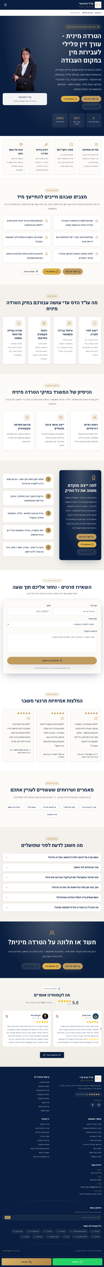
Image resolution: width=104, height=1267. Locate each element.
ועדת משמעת (52, 814)
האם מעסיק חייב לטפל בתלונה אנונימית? (77, 897)
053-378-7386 (89, 99)
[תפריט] (5, 5)
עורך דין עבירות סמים (93, 1132)
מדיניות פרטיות (43, 1106)
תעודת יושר (97, 1148)
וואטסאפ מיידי (69, 99)
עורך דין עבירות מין (89, 807)
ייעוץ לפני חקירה (69, 807)
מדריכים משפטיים (42, 1090)
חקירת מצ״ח (44, 1136)
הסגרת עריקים (44, 1152)
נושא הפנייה (92, 618)
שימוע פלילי (31, 807)
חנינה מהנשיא (96, 1156)
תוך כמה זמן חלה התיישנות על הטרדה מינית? (75, 887)
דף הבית (98, 12)
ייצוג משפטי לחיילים (42, 1132)
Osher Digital (7, 1251)
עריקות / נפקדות (43, 1140)
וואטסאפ (75, 1262)
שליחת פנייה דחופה (50, 660)
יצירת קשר (45, 1102)
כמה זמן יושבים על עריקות (39, 1148)
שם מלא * (93, 605)
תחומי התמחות (43, 1086)
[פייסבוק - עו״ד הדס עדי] (92, 1104)
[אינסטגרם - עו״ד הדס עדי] (98, 1104)
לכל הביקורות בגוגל (53, 1055)
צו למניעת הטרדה (49, 807)
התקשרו (24, 1262)
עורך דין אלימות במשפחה (92, 1128)
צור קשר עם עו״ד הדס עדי (92, 1144)
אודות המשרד (44, 1082)
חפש (7, 1217)
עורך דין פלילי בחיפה (94, 1124)
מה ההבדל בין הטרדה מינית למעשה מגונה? (76, 907)
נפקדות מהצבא (43, 1144)
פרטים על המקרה (90, 631)
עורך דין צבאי (44, 1124)
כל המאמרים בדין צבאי (41, 1156)
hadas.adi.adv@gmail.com (91, 1187)
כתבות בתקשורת (43, 1094)
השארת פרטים (90, 106)
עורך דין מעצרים (95, 1136)
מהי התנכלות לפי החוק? (86, 867)
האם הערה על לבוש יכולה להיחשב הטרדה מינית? (73, 857)
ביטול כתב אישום (14, 807)
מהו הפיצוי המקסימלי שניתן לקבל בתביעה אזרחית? (71, 877)
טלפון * (48, 605)
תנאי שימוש (45, 1110)
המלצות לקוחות (43, 1098)
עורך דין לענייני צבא (42, 1128)
